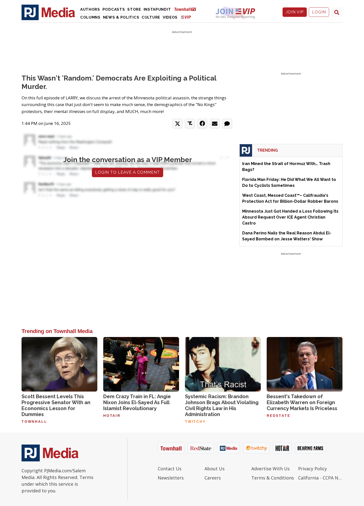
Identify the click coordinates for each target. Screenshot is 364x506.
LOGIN (319, 12)
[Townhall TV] (187, 9)
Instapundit (157, 9)
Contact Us (170, 469)
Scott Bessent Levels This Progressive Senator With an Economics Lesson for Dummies (56, 405)
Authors (90, 9)
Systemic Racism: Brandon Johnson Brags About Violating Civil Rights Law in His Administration (222, 405)
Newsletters (171, 478)
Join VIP (295, 12)
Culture (151, 17)
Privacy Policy (312, 469)
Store (134, 9)
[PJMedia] (48, 12)
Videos (170, 17)
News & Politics (121, 17)
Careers (213, 478)
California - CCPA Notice (320, 478)
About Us (215, 469)
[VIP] (186, 17)
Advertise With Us (270, 469)
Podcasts (114, 9)
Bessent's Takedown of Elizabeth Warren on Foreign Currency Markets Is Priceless (302, 402)
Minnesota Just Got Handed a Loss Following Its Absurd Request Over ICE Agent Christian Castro (290, 217)
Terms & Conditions (272, 478)
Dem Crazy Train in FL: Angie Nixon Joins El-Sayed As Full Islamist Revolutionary (137, 402)
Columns (90, 17)
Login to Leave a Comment (127, 172)
